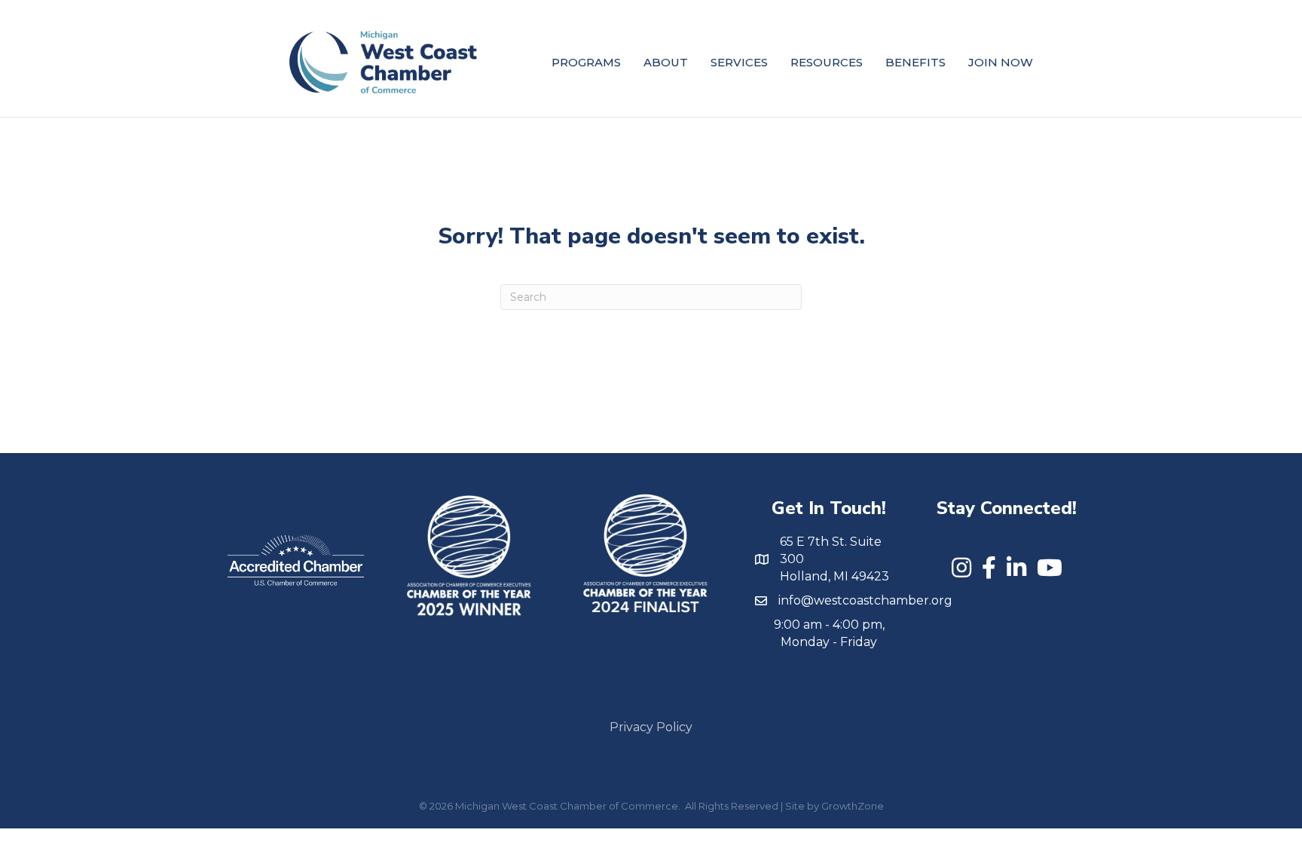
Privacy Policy (651, 727)
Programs (586, 62)
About (665, 62)
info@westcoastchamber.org (865, 600)
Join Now (1000, 62)
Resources (826, 62)
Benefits (915, 62)
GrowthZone (852, 806)
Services (739, 62)
